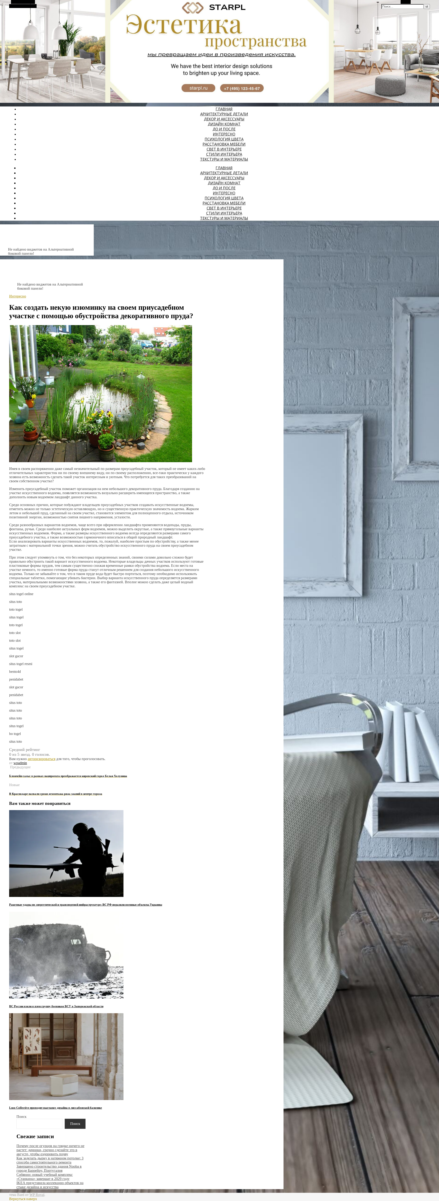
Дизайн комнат (224, 124)
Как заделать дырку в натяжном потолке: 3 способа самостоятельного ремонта (49, 1160)
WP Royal (36, 1195)
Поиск (21, 1117)
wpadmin (20, 763)
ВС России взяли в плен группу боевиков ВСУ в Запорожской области (56, 1006)
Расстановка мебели (224, 144)
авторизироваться (41, 759)
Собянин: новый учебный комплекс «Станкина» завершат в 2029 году (44, 1177)
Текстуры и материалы (224, 159)
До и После (224, 129)
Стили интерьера (224, 154)
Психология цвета (224, 139)
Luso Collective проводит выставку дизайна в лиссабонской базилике (55, 1107)
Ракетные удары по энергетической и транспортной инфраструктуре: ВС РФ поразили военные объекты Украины (85, 904)
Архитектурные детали (224, 114)
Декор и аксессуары (224, 119)
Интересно (224, 134)
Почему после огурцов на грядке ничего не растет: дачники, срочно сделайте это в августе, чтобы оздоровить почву (50, 1150)
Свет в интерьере (224, 149)
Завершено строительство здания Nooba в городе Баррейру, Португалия (49, 1168)
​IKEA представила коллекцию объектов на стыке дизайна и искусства (49, 1185)
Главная (224, 108)
